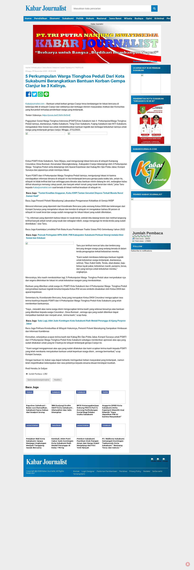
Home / (28, 68)
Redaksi (146, 471)
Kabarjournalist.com (34, 104)
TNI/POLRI (79, 68)
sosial (63, 68)
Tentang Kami (79, 474)
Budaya (139, 18)
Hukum (90, 18)
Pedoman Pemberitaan (107, 471)
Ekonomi (55, 18)
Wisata (128, 18)
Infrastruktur (36, 68)
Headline (57, 380)
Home (28, 18)
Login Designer (88, 471)
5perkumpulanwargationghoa (38, 380)
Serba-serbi (157, 471)
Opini (149, 18)
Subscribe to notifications (141, 251)
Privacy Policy (135, 471)
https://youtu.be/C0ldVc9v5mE (56, 115)
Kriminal (159, 18)
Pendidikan (40, 18)
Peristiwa (123, 471)
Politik (79, 18)
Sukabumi (68, 18)
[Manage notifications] (188, 564)
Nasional (101, 18)
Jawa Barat (115, 18)
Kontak (76, 471)
